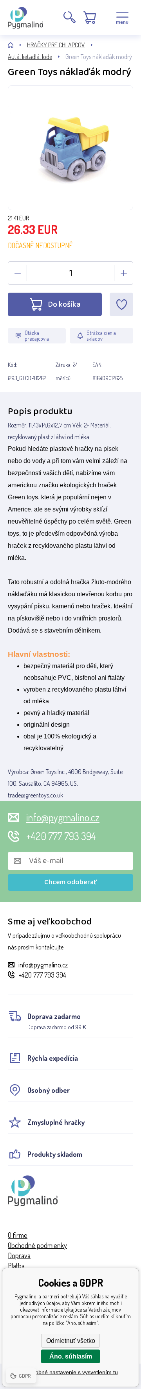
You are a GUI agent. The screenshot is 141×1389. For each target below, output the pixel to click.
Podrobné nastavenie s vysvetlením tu (71, 1372)
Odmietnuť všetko (70, 1340)
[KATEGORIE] (17, 45)
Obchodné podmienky (37, 1245)
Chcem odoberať (70, 882)
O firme (17, 1235)
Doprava (19, 1255)
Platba (16, 1265)
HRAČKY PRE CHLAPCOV (56, 45)
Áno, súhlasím (70, 1356)
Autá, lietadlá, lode (30, 57)
